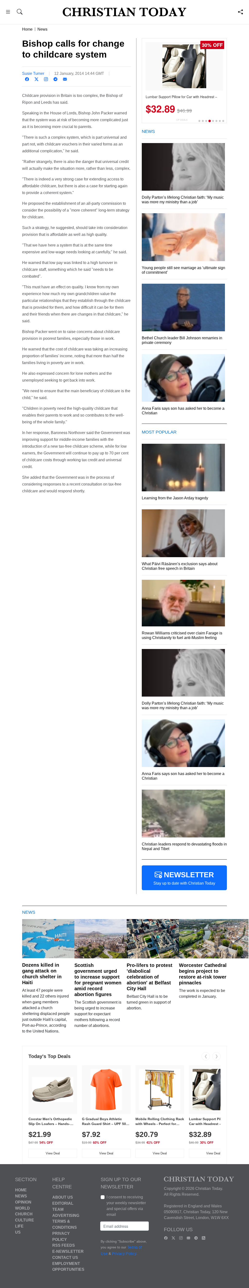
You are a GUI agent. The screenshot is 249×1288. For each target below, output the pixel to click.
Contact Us (65, 1257)
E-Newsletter (68, 1251)
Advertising (65, 1215)
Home (27, 29)
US (18, 1232)
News (42, 29)
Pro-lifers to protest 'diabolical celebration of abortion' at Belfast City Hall (149, 977)
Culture (24, 1220)
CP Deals (181, 119)
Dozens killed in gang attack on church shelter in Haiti (42, 973)
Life (19, 1226)
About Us (62, 1197)
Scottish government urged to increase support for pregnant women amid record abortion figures (97, 980)
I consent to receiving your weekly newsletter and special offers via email (126, 1206)
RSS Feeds (63, 1245)
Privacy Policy (124, 1254)
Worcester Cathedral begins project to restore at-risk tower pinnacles (203, 974)
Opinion (23, 1202)
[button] (8, 12)
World (22, 1208)
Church (24, 1214)
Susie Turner (33, 73)
